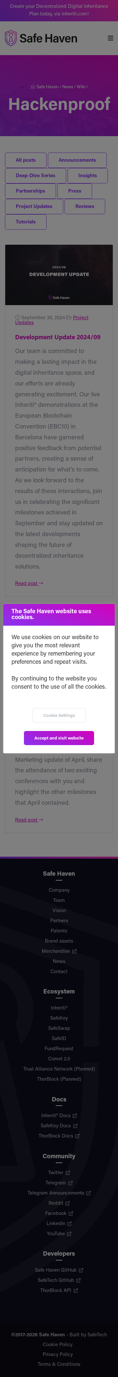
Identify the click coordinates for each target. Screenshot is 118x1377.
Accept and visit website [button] (59, 738)
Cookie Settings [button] (59, 716)
